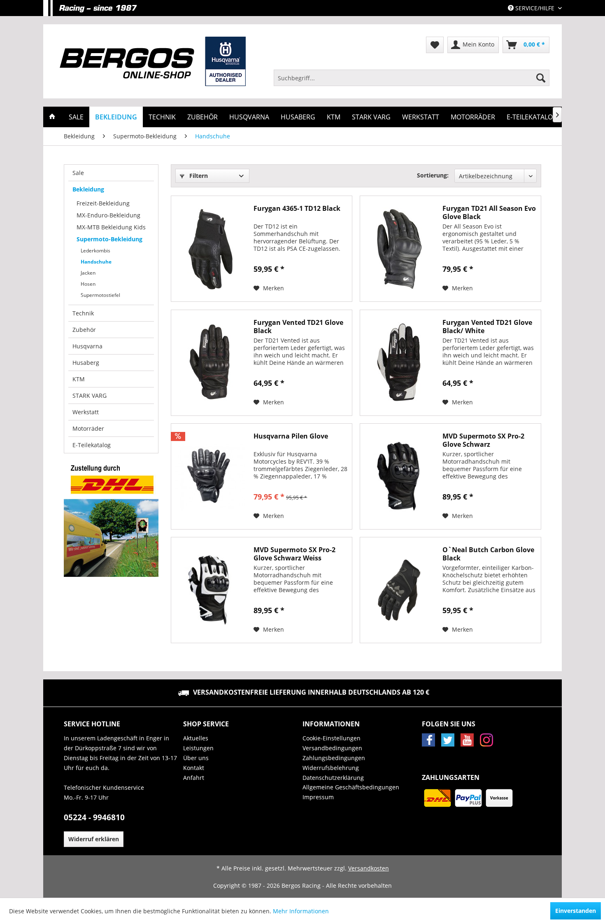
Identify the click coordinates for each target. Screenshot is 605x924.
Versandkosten (368, 868)
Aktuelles (195, 738)
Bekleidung (88, 189)
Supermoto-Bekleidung (109, 239)
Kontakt (193, 768)
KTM (78, 379)
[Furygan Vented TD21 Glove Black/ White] (399, 362)
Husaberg (85, 362)
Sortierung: (433, 175)
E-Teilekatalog (91, 445)
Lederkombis (95, 250)
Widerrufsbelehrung (330, 768)
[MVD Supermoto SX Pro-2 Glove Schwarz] (399, 476)
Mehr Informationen (301, 911)
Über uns (196, 758)
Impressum (318, 797)
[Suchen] (540, 78)
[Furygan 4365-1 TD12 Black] (210, 248)
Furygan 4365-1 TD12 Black (297, 208)
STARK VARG (89, 395)
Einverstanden (575, 911)
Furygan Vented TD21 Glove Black (298, 326)
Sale (78, 173)
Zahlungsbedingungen (333, 758)
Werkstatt (85, 412)
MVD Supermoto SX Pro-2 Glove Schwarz (483, 440)
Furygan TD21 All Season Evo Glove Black (489, 212)
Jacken (88, 272)
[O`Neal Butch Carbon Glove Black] (399, 590)
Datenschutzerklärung (333, 778)
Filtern (198, 176)
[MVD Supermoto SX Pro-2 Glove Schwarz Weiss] (210, 590)
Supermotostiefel (100, 295)
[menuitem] (411, 78)
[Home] (52, 117)
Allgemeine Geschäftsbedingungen (350, 787)
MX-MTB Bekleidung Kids (111, 227)
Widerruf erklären (93, 839)
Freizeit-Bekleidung (103, 203)
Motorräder (88, 428)
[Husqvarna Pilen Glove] (210, 476)
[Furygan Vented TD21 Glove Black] (210, 362)
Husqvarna (87, 346)
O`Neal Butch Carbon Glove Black (488, 554)
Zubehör (84, 330)
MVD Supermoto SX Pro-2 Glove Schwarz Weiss (294, 554)
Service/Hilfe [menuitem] (535, 8)
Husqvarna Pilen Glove (291, 436)
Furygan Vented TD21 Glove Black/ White (487, 326)
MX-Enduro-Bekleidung (108, 215)
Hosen (88, 283)
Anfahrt (193, 778)
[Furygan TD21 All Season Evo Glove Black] (399, 248)
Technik (83, 313)
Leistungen (198, 748)
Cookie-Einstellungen (331, 738)
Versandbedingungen (332, 748)
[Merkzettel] (435, 45)
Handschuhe (96, 261)
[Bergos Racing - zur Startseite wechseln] (153, 61)
